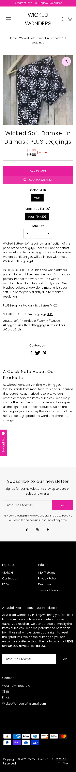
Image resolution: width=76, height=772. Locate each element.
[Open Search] (63, 19)
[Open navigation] (11, 19)
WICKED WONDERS (40, 759)
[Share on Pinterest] (44, 354)
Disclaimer (45, 584)
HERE (50, 314)
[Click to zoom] (66, 61)
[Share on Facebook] (31, 354)
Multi (37, 198)
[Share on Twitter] (38, 354)
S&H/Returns (46, 573)
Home (13, 38)
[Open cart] (70, 19)
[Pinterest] (48, 530)
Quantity (38, 226)
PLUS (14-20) (37, 217)
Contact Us (10, 578)
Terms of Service (49, 590)
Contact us (37, 345)
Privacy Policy (47, 578)
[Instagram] (37, 530)
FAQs (5, 584)
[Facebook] (27, 530)
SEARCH (7, 573)
